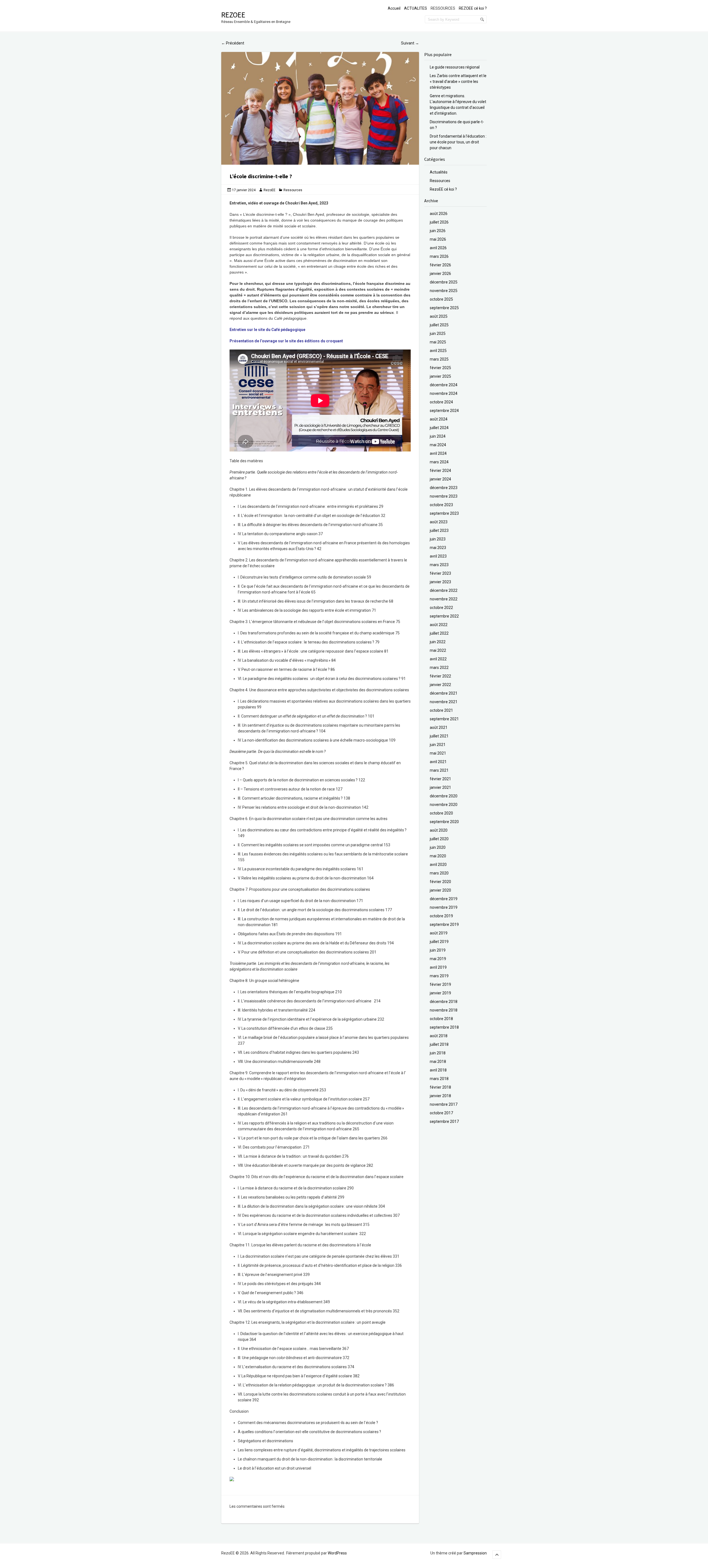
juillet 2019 (439, 941)
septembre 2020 (444, 821)
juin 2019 (438, 950)
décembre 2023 (443, 487)
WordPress (337, 1553)
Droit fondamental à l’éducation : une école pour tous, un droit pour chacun (458, 142)
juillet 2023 (439, 530)
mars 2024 (439, 462)
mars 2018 (439, 1078)
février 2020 (440, 881)
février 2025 (440, 368)
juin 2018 (438, 1053)
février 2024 (440, 470)
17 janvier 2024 (244, 190)
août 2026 (438, 213)
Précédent (232, 43)
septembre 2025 (444, 308)
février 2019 (440, 984)
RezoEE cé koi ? (443, 189)
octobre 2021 (441, 710)
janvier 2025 (440, 376)
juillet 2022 (439, 633)
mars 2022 (439, 667)
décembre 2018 (443, 1001)
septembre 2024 (444, 410)
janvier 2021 (440, 787)
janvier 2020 (440, 890)
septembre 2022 (444, 616)
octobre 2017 (441, 1113)
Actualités (438, 172)
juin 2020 (438, 847)
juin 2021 (438, 744)
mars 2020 (439, 873)
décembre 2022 (443, 590)
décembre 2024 (443, 385)
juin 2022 (438, 642)
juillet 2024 (439, 427)
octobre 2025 (441, 299)
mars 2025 (439, 359)
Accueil (394, 8)
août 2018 (438, 1036)
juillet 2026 (439, 222)
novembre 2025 (443, 290)
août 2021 (438, 727)
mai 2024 (438, 445)
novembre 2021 (443, 702)
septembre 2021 (444, 719)
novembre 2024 (443, 393)
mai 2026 (438, 239)
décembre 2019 (443, 899)
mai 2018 (438, 1061)
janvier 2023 (440, 582)
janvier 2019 (440, 993)
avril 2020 (438, 864)
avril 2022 (438, 659)
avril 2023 (438, 556)
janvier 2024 (440, 479)
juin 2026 (438, 230)
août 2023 (438, 522)
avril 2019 (438, 967)
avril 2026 (438, 248)
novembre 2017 (443, 1104)
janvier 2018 (440, 1096)
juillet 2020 (439, 839)
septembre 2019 (444, 924)
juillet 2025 (439, 325)
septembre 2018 (444, 1027)
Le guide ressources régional (455, 67)
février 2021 (440, 779)
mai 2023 (438, 547)
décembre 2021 (443, 693)
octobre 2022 (441, 607)
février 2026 (440, 265)
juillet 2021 (439, 736)
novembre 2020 (443, 804)
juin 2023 (438, 539)
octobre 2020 (441, 813)
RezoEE (233, 14)
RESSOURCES (443, 8)
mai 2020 (438, 856)
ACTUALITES (415, 8)
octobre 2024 (441, 402)
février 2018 (440, 1087)
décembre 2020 (443, 796)
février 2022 (440, 676)
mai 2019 (438, 959)
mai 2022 (438, 650)
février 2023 (440, 573)
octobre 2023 (441, 505)
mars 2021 (439, 770)
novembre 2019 (443, 907)
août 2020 (438, 830)
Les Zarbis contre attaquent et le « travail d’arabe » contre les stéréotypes (458, 81)
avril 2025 (438, 350)
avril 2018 (438, 1070)
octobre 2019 (441, 916)
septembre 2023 (444, 513)
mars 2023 (439, 565)
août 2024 (438, 419)
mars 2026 (439, 256)
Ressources (292, 190)
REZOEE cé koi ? (473, 8)
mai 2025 (438, 342)
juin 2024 (438, 436)
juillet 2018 (439, 1044)
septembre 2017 (444, 1121)
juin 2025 (438, 333)
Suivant (410, 43)
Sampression (475, 1553)
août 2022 (438, 624)
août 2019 (438, 933)
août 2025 (438, 316)
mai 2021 (438, 753)
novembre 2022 (443, 599)
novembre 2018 (443, 1010)
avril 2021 (438, 762)
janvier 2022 (440, 684)
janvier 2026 (440, 273)
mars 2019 (439, 976)
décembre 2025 (443, 282)
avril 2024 (438, 453)
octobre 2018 (441, 1018)
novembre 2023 (443, 496)
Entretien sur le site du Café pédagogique (267, 329)
